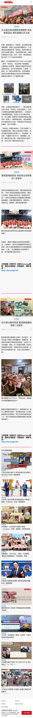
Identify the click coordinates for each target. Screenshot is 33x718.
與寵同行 (3, 687)
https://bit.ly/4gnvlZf (9, 270)
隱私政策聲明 (4, 707)
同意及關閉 (26, 713)
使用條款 (17, 701)
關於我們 (3, 701)
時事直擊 (16, 26)
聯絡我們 (3, 704)
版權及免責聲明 (19, 704)
